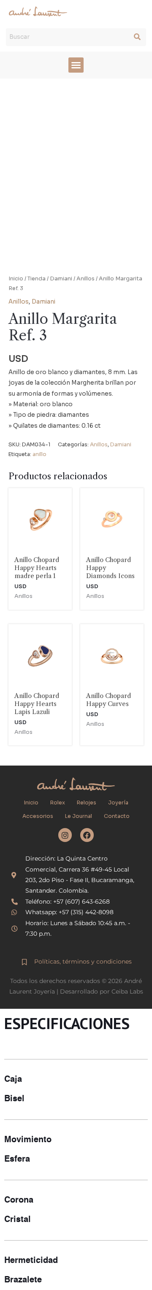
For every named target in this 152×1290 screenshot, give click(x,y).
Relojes (86, 802)
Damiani (61, 278)
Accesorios (37, 816)
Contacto (117, 816)
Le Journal (78, 816)
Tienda (36, 278)
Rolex (57, 802)
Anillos (85, 278)
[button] (76, 65)
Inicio (15, 278)
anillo (39, 454)
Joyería (118, 802)
